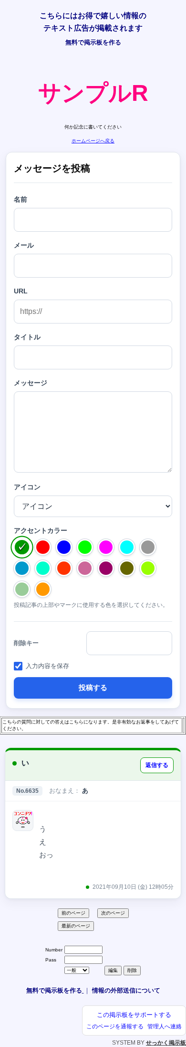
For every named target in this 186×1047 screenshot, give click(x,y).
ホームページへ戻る (93, 140)
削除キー (26, 643)
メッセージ (30, 383)
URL (21, 291)
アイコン (27, 487)
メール (24, 245)
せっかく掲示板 (166, 1042)
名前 (20, 199)
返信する (156, 765)
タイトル (27, 337)
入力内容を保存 (47, 665)
